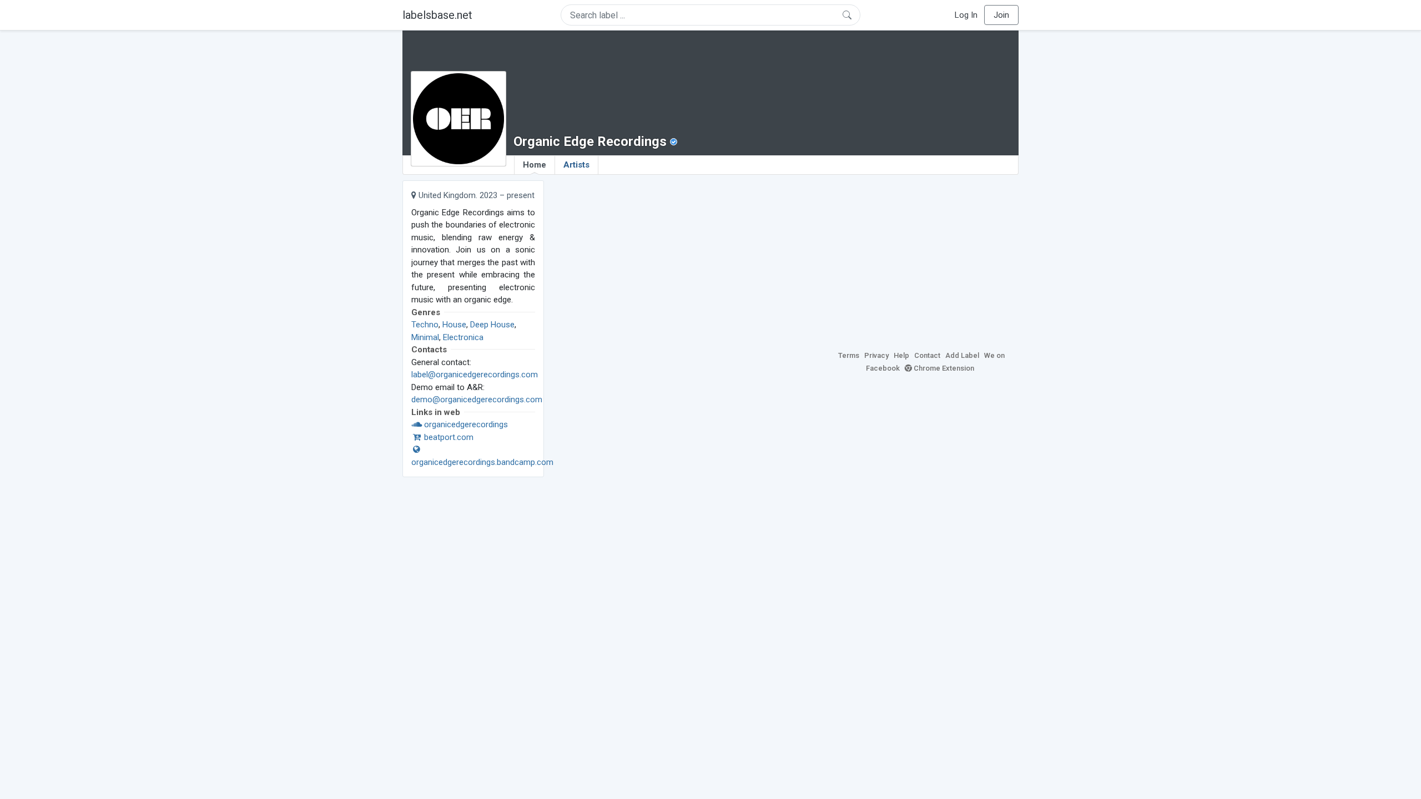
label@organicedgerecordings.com (474, 375)
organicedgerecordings (465, 424)
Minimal (425, 337)
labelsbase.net (437, 15)
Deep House (492, 325)
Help (901, 355)
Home (534, 165)
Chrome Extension (943, 368)
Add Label (962, 355)
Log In (966, 15)
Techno (425, 325)
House (454, 325)
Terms (848, 355)
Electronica (463, 337)
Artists (576, 165)
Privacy (876, 355)
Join (1001, 15)
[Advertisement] (921, 258)
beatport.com (447, 437)
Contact (927, 355)
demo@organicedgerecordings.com (476, 399)
